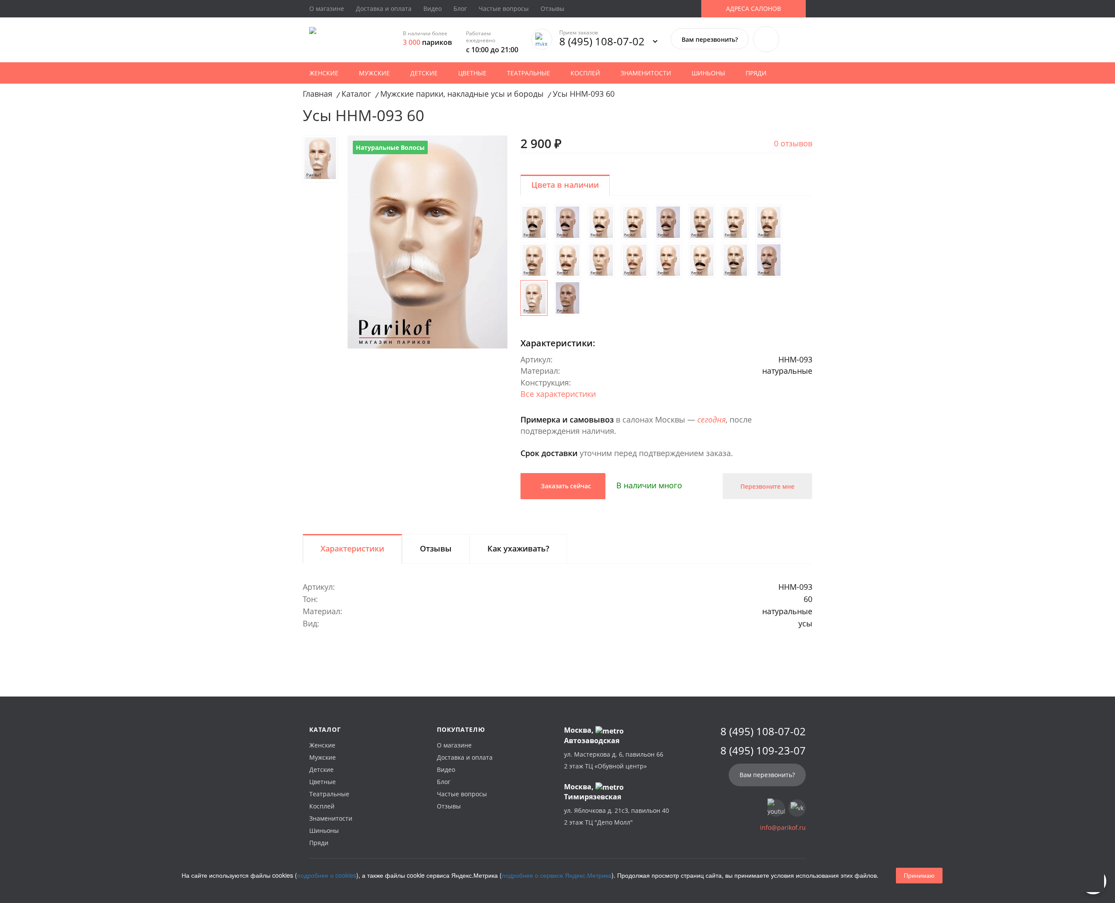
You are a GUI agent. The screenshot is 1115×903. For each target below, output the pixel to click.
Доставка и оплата (384, 8)
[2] (601, 222)
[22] (601, 260)
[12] (567, 260)
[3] (634, 222)
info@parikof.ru (783, 827)
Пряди (756, 73)
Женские (323, 73)
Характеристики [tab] (352, 548)
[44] (735, 260)
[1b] (567, 222)
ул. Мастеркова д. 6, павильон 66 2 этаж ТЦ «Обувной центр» (613, 760)
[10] (533, 260)
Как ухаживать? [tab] (518, 548)
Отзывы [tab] (436, 548)
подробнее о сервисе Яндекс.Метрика (557, 875)
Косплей (585, 73)
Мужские (374, 73)
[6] (735, 222)
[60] (533, 298)
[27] (634, 260)
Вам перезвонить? (710, 39)
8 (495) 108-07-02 (602, 41)
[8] (768, 222)
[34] (701, 260)
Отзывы (552, 8)
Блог (460, 8)
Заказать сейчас (565, 486)
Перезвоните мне (767, 486)
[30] (668, 260)
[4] (668, 222)
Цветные (472, 73)
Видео (432, 8)
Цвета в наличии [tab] (565, 184)
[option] (427, 241)
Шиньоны (708, 73)
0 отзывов (793, 143)
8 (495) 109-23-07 (763, 750)
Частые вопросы (504, 8)
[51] (768, 260)
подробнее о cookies (326, 875)
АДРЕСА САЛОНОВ (753, 8)
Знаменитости (646, 73)
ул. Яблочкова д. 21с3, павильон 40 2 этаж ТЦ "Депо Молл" (616, 816)
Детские (424, 73)
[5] (701, 222)
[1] (533, 222)
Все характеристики (558, 394)
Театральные (528, 73)
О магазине (326, 8)
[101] (567, 298)
